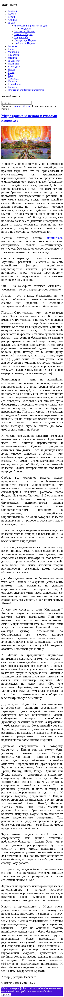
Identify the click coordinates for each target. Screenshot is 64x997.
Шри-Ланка (14, 84)
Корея (11, 49)
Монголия (13, 52)
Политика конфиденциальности (26, 90)
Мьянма (12, 57)
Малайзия (13, 63)
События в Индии (24, 43)
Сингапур (13, 78)
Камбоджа (13, 54)
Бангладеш (14, 66)
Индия (11, 22)
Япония (12, 19)
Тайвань (12, 87)
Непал (11, 69)
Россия (12, 14)
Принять (6, 994)
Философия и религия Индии (31, 25)
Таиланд (12, 81)
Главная (12, 11)
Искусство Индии (24, 31)
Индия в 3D (21, 37)
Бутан (11, 72)
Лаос (10, 75)
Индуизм (26, 28)
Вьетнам (12, 46)
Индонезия (14, 60)
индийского (55, 237)
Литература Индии (25, 40)
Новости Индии (23, 34)
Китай (11, 16)
